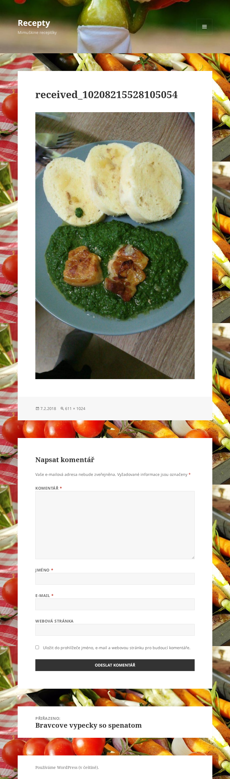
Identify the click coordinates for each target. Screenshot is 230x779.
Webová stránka (54, 621)
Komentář (48, 488)
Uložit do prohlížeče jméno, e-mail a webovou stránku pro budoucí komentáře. (116, 647)
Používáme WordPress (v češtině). (67, 767)
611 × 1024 (75, 408)
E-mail (44, 595)
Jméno (44, 570)
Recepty (34, 22)
